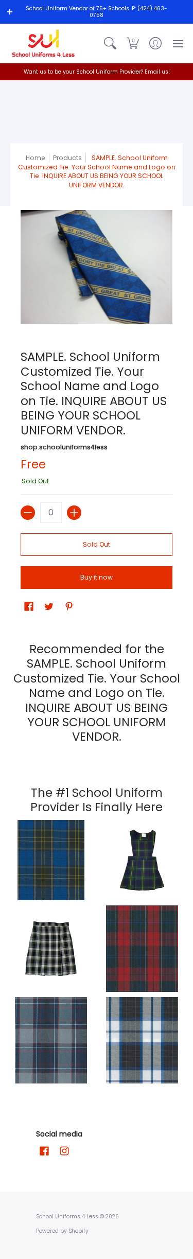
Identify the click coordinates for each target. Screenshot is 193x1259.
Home (35, 157)
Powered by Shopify (62, 1231)
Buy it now (96, 577)
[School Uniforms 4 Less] (43, 43)
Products (67, 157)
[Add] (74, 512)
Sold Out (96, 544)
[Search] (110, 43)
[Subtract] (28, 512)
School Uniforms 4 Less (68, 1216)
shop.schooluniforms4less (64, 447)
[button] (132, 43)
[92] (51, 860)
